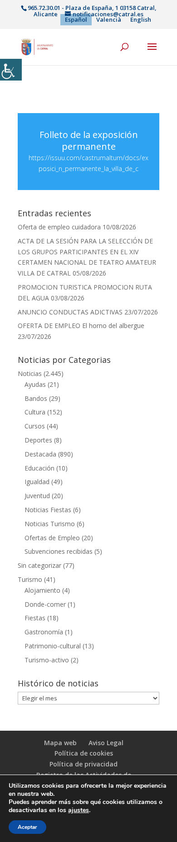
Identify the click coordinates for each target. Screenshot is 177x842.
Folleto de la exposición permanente (88, 140)
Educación (39, 468)
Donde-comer (45, 604)
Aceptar (27, 827)
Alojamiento (42, 590)
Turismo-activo (47, 660)
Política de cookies (83, 753)
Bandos (36, 398)
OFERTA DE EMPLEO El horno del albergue (81, 325)
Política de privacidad (83, 764)
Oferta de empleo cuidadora (59, 227)
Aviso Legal (105, 742)
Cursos (35, 426)
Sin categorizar (39, 565)
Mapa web (60, 742)
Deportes (38, 440)
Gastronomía (44, 632)
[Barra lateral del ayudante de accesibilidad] (11, 70)
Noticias (30, 373)
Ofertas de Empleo (52, 537)
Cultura (35, 412)
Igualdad (37, 481)
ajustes (78, 810)
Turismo (30, 579)
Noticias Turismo (50, 523)
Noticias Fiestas (48, 509)
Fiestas (35, 618)
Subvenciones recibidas (59, 551)
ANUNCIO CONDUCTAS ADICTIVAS (70, 312)
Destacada (40, 454)
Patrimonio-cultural (53, 646)
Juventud (37, 495)
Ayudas (35, 384)
